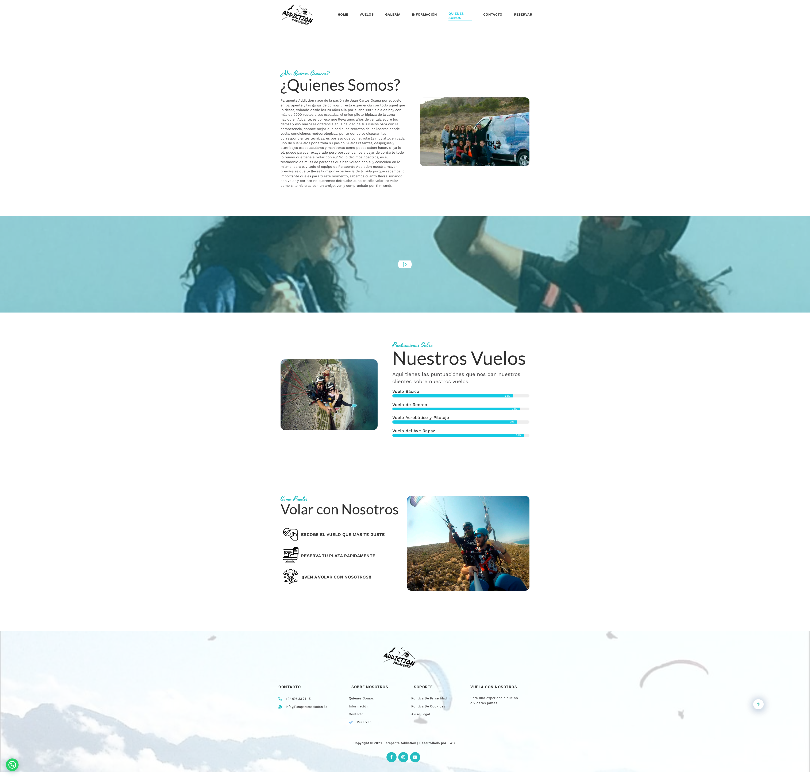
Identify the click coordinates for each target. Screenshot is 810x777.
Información (424, 14)
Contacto (492, 14)
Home (343, 14)
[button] (12, 764)
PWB (451, 743)
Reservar (523, 14)
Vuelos (367, 14)
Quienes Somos (456, 16)
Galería (392, 14)
